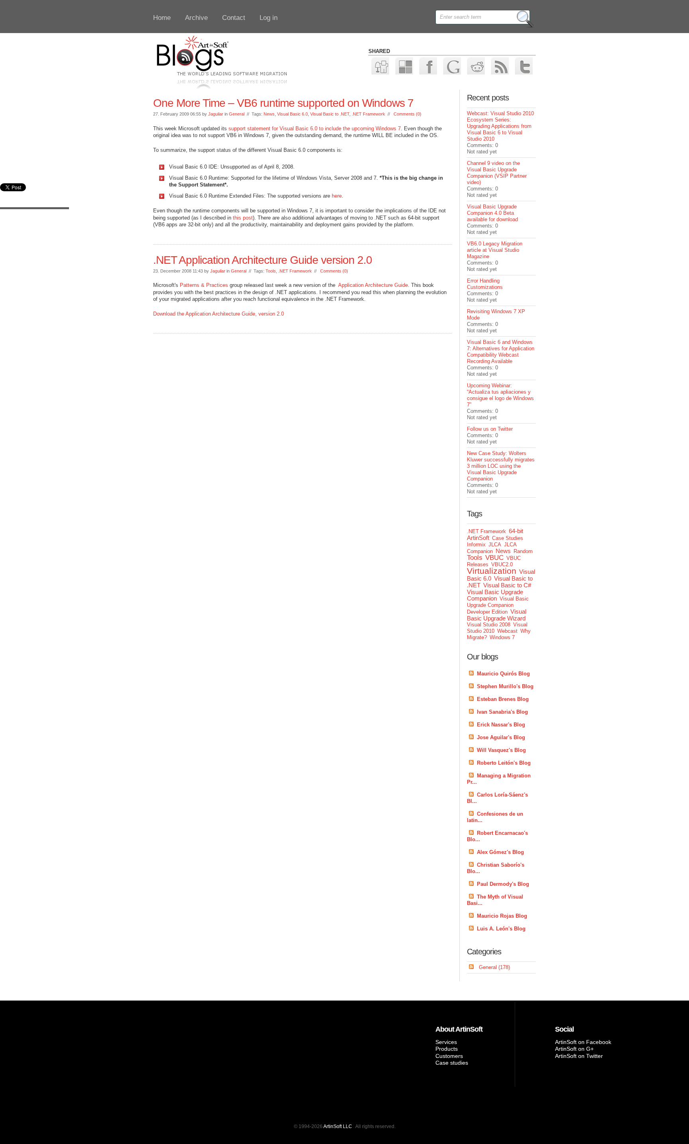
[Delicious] (403, 65)
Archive (196, 18)
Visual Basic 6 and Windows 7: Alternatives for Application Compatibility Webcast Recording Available (500, 351)
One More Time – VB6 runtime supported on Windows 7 (283, 103)
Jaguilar (215, 114)
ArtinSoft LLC (337, 1126)
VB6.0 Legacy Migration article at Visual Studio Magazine (494, 250)
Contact (233, 18)
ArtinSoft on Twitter (579, 1056)
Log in (269, 18)
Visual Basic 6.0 (292, 114)
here (337, 196)
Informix (476, 544)
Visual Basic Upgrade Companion (495, 595)
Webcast (507, 631)
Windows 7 (502, 637)
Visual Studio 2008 (488, 625)
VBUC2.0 (502, 564)
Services (446, 1042)
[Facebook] (427, 65)
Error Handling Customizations (485, 284)
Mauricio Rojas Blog (502, 916)
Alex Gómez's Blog (500, 852)
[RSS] (499, 65)
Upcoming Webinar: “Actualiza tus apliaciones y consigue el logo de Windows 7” (500, 395)
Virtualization (491, 570)
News (269, 114)
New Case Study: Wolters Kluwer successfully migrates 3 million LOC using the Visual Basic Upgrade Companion (501, 466)
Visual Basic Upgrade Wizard (496, 615)
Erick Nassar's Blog (501, 725)
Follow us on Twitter (490, 429)
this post (243, 218)
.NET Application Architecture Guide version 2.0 (262, 260)
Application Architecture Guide (373, 285)
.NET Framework (368, 114)
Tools (271, 271)
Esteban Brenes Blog (503, 699)
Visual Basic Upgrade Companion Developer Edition (498, 605)
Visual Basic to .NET (329, 114)
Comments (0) (407, 114)
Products (446, 1049)
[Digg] (379, 65)
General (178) (494, 967)
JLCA (494, 544)
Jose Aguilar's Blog (501, 737)
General (236, 114)
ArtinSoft (478, 537)
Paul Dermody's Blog (503, 884)
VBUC (494, 557)
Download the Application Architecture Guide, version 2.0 (218, 314)
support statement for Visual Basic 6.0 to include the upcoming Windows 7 (314, 128)
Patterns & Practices (204, 285)
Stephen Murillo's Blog (505, 686)
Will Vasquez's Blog (501, 750)
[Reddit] (475, 65)
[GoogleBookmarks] (451, 65)
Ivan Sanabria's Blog (502, 712)
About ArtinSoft (458, 1029)
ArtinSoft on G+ (574, 1049)
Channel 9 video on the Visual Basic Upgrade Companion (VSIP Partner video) (497, 172)
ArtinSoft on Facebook (583, 1042)
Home (162, 18)
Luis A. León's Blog (501, 929)
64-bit (516, 531)
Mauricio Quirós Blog (503, 674)
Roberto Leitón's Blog (504, 763)
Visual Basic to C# (507, 585)
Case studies (451, 1063)
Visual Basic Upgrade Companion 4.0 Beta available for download (492, 213)
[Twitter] (523, 65)
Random (523, 551)
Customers (449, 1056)
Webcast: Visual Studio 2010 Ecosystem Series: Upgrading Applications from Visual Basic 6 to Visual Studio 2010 (500, 126)
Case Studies (507, 538)
